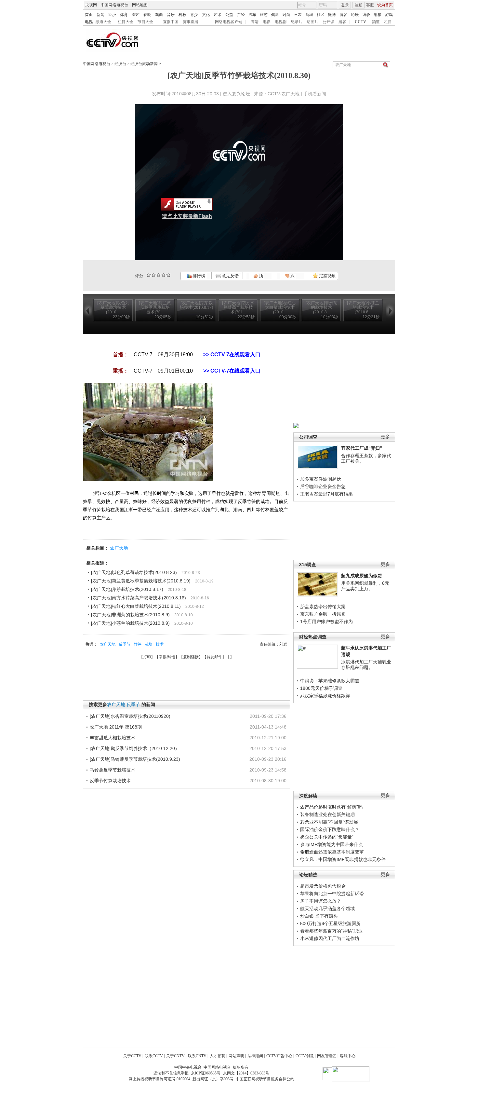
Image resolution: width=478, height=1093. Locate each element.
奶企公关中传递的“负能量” (326, 837)
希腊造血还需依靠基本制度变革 (332, 851)
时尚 (286, 14)
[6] (158, 275)
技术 (160, 644)
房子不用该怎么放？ (320, 901)
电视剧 (280, 22)
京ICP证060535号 (205, 1073)
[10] (168, 275)
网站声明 (236, 1056)
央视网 (91, 5)
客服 (370, 5)
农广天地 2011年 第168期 (116, 727)
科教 (182, 14)
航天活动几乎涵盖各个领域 (327, 908)
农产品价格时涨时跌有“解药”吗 (331, 807)
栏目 (388, 22)
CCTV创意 (305, 1056)
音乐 (171, 14)
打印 (147, 657)
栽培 (149, 644)
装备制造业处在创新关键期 (327, 814)
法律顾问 (255, 1056)
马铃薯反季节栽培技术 (112, 769)
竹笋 (137, 644)
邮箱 (377, 14)
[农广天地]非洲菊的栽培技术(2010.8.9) (130, 614)
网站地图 (140, 5)
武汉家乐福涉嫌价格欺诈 (325, 695)
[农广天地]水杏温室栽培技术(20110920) (130, 716)
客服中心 (347, 1056)
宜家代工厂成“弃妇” (361, 448)
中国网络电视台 (114, 5)
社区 (321, 14)
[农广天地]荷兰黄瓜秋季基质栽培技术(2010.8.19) (141, 580)
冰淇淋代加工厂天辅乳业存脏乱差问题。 (366, 664)
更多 (385, 436)
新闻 (100, 14)
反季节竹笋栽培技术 (110, 780)
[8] (163, 275)
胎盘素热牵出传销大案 (323, 606)
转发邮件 (214, 657)
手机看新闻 (314, 93)
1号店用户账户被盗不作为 (326, 621)
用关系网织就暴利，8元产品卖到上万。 (365, 586)
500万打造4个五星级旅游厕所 (330, 923)
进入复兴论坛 (236, 93)
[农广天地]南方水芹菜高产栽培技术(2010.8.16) (138, 597)
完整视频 (327, 275)
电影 (267, 22)
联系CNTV (197, 1056)
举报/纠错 (167, 657)
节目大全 (145, 22)
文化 (206, 14)
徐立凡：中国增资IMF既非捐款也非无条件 (343, 859)
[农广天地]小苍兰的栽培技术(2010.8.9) (130, 623)
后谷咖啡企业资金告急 (323, 486)
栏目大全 (125, 22)
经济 (112, 14)
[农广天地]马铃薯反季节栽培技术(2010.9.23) (135, 759)
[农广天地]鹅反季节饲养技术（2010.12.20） (134, 748)
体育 (124, 14)
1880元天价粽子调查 (321, 688)
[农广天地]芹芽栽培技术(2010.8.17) (127, 589)
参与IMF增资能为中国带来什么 (331, 844)
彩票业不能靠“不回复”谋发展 (329, 822)
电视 (89, 22)
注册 (359, 5)
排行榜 (198, 275)
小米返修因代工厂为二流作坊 (329, 938)
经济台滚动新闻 (144, 63)
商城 (309, 14)
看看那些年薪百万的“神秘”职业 (331, 931)
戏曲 (159, 14)
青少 (194, 14)
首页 (89, 14)
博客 (343, 14)
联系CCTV (154, 1056)
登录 (345, 5)
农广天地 (119, 548)
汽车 (252, 14)
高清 (255, 22)
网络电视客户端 (228, 22)
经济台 (120, 63)
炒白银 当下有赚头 (319, 916)
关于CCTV (132, 1056)
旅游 (264, 14)
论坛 (355, 14)
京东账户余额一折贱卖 (323, 614)
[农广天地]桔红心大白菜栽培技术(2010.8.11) (136, 606)
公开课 (328, 22)
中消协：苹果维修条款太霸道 (329, 680)
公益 (229, 14)
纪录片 (296, 22)
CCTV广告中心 (279, 1056)
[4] (153, 275)
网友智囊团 (327, 1056)
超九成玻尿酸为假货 (361, 575)
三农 (298, 14)
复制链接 (191, 657)
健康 (275, 14)
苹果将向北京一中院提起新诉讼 (332, 893)
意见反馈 (229, 275)
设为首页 (385, 5)
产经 (241, 14)
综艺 (135, 14)
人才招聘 (217, 1056)
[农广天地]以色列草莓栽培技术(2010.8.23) (134, 572)
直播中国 (171, 22)
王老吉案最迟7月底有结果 (326, 494)
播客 (342, 22)
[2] (148, 275)
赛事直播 (190, 22)
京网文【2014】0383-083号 (246, 1073)
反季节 (124, 644)
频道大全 (103, 22)
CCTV (360, 22)
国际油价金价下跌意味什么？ (329, 829)
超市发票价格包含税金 (323, 886)
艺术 (217, 14)
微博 (332, 14)
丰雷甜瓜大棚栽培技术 (112, 737)
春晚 (147, 14)
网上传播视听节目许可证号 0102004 (159, 1079)
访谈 (366, 14)
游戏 (389, 14)
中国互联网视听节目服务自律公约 (265, 1079)
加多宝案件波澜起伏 (320, 479)
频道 (376, 22)
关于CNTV (175, 1056)
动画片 (312, 22)
